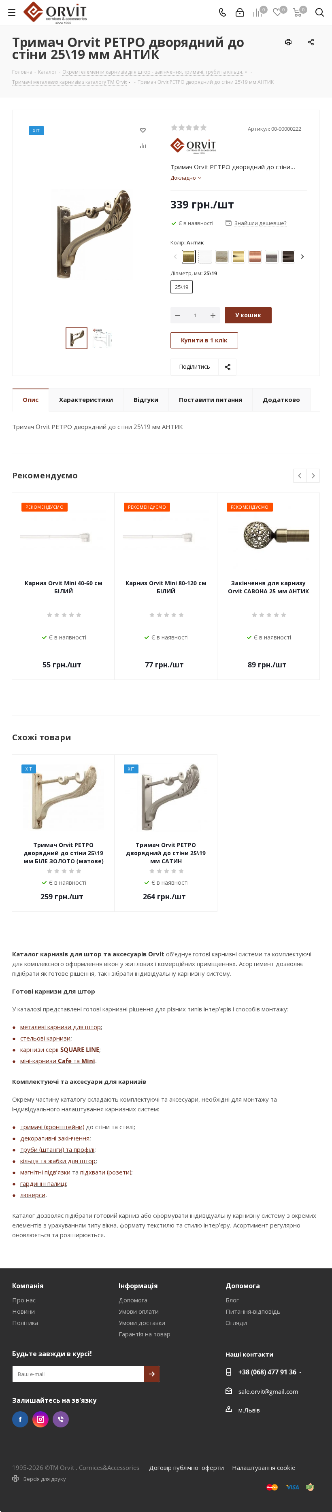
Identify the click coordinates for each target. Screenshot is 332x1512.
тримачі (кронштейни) (52, 1127)
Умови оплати (139, 1311)
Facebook (20, 1419)
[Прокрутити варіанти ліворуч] (176, 256)
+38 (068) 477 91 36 (267, 1372)
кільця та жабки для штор (58, 1161)
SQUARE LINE (79, 1049)
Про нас (24, 1300)
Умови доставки (142, 1323)
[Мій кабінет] (240, 12)
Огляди (236, 1323)
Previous (300, 476)
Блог (232, 1300)
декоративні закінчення (54, 1138)
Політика (25, 1323)
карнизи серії (40, 1049)
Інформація (138, 1285)
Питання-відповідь (253, 1311)
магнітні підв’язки (45, 1172)
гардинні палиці (43, 1183)
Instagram (40, 1419)
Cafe (65, 1061)
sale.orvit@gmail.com (268, 1391)
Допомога (133, 1300)
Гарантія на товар (144, 1334)
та (76, 1061)
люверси (32, 1195)
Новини (23, 1311)
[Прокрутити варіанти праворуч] (301, 256)
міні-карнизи (39, 1061)
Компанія (28, 1285)
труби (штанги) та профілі (57, 1149)
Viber (61, 1419)
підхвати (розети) (105, 1172)
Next (313, 476)
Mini (88, 1061)
